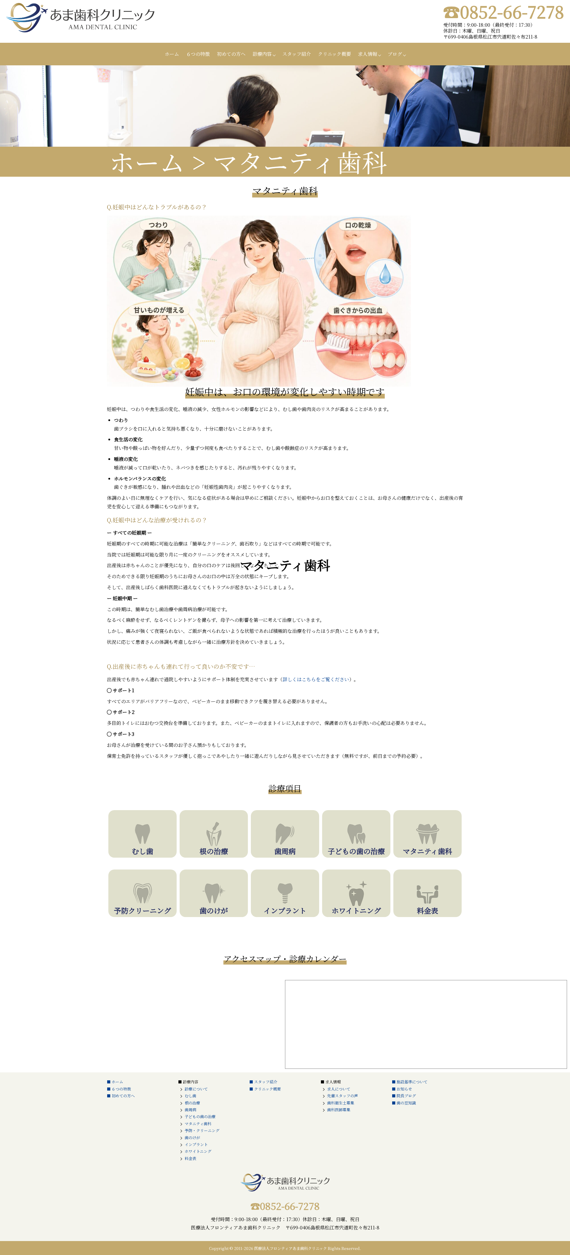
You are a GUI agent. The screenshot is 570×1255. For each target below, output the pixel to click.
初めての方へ (231, 53)
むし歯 (190, 1095)
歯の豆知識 (406, 1103)
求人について (338, 1089)
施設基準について (412, 1082)
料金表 (190, 1158)
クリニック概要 (334, 53)
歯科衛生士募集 (340, 1103)
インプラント (196, 1144)
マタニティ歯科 (198, 1123)
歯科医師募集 (338, 1109)
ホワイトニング (198, 1151)
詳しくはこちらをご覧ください (316, 679)
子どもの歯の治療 (200, 1116)
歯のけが (192, 1137)
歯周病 (190, 1109)
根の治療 (192, 1103)
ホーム (172, 53)
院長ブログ (406, 1095)
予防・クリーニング (202, 1130)
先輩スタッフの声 (342, 1095)
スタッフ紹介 (296, 53)
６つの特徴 (198, 53)
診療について (196, 1089)
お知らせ (404, 1089)
